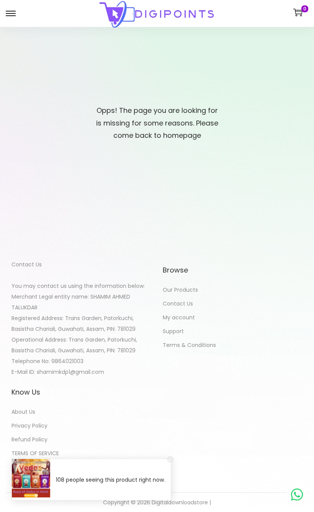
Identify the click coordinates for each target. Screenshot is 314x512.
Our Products (180, 290)
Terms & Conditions (189, 345)
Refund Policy (29, 439)
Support (173, 331)
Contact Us (178, 303)
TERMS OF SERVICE (35, 453)
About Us (23, 412)
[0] (298, 12)
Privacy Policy (29, 425)
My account (179, 317)
